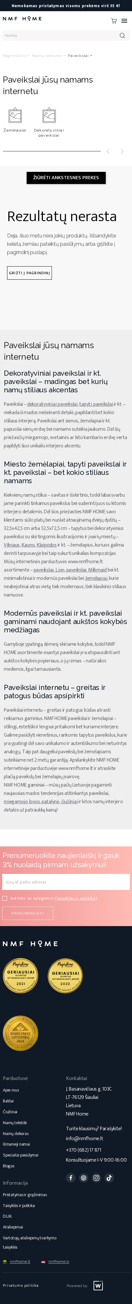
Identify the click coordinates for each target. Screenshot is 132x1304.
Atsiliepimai (13, 1227)
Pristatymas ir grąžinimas (25, 1194)
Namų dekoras (15, 1133)
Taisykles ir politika (75, 898)
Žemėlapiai (15, 130)
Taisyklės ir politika (19, 1205)
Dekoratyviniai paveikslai (49, 133)
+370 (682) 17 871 (83, 1150)
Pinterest (83, 1178)
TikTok (109, 1178)
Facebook (71, 1178)
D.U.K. (7, 1216)
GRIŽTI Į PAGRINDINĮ (29, 273)
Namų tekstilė (15, 1122)
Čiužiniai (10, 1112)
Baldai (8, 1101)
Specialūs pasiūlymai (20, 1155)
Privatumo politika (21, 1285)
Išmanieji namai (16, 1144)
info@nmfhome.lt (84, 1138)
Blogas (8, 1166)
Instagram (96, 1178)
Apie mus (11, 1090)
